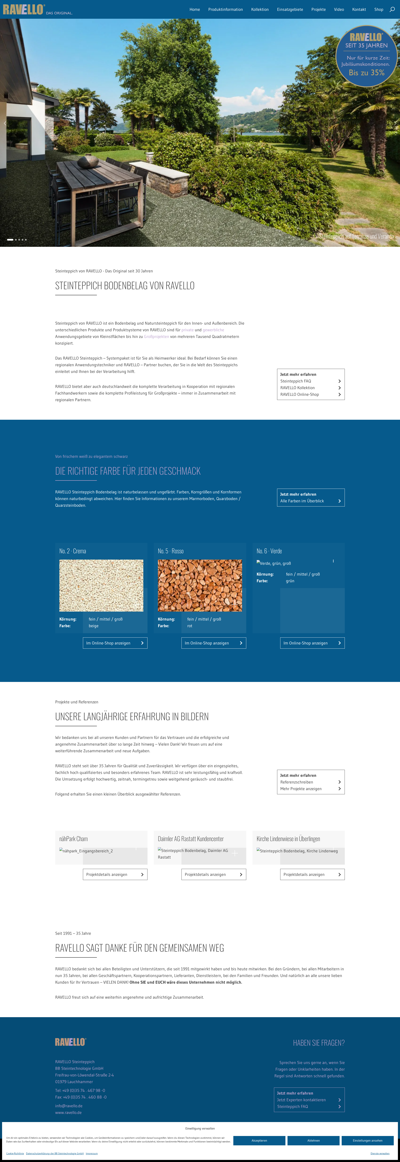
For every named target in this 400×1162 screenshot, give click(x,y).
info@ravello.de (68, 1105)
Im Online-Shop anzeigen (108, 643)
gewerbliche (213, 329)
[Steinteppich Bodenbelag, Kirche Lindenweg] (299, 850)
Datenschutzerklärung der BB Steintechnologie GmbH (55, 1153)
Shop (378, 9)
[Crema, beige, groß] (101, 586)
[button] (10, 240)
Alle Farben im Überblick (302, 500)
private (187, 329)
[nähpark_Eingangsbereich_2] (101, 850)
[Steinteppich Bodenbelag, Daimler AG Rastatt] (200, 853)
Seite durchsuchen (392, 9)
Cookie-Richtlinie (15, 1153)
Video (339, 9)
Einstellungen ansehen (367, 1141)
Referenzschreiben (296, 782)
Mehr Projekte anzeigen (301, 788)
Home (195, 9)
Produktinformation (225, 9)
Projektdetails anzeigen (106, 874)
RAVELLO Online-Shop (299, 394)
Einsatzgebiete (290, 9)
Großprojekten (156, 336)
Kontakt (359, 9)
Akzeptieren (259, 1141)
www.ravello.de (68, 1112)
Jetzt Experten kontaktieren (301, 1099)
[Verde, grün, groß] (299, 563)
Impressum (92, 1153)
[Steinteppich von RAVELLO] (38, 9)
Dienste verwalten (380, 1153)
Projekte (318, 9)
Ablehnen (314, 1141)
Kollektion (260, 9)
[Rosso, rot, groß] (200, 586)
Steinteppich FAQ (295, 381)
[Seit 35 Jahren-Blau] (366, 55)
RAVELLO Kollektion (297, 387)
